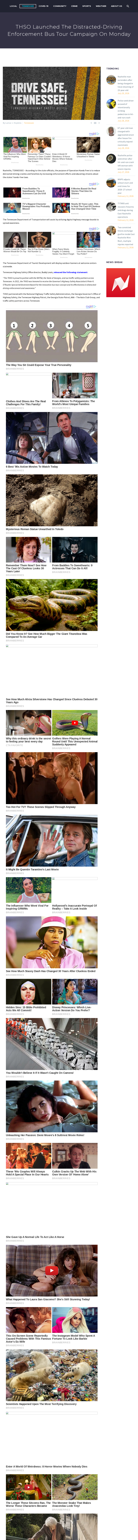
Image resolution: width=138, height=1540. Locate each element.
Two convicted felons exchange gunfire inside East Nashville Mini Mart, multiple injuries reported (126, 236)
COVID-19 (43, 6)
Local (13, 6)
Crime (74, 6)
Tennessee (28, 6)
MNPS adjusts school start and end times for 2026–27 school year (125, 186)
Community (59, 6)
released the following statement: (71, 272)
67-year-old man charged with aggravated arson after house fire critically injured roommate (126, 136)
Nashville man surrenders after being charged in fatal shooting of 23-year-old (126, 83)
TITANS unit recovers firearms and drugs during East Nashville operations (126, 210)
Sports (86, 6)
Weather (101, 6)
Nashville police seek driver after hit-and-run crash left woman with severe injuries (126, 162)
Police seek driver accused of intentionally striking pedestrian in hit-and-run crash (126, 109)
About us (116, 6)
